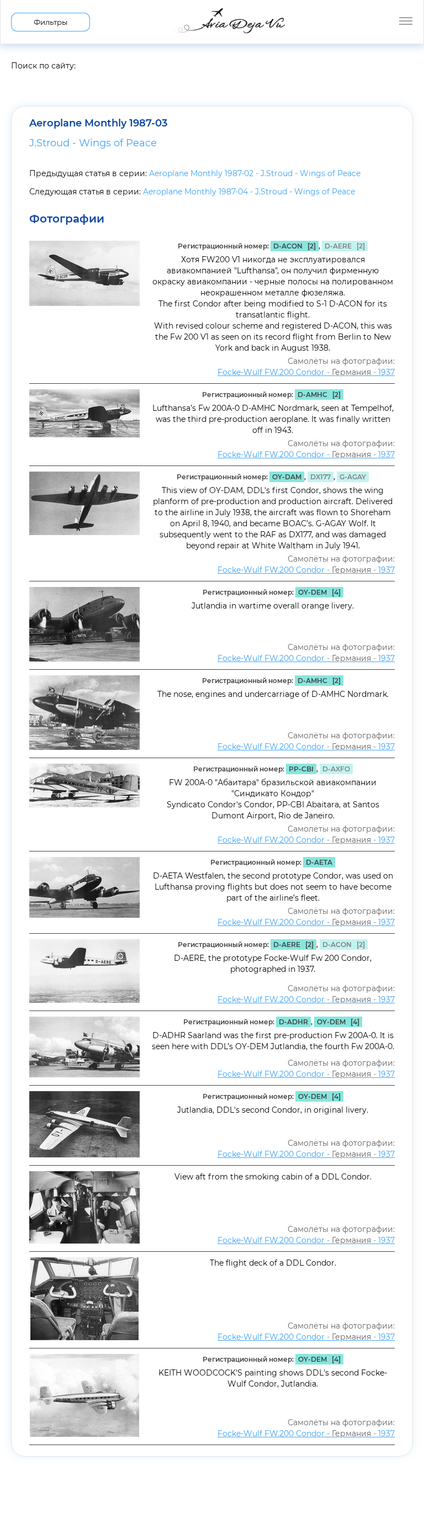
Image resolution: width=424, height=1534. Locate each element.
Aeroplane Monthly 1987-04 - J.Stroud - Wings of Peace (249, 192)
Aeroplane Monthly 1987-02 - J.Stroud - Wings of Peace (255, 173)
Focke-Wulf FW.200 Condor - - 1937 (306, 372)
